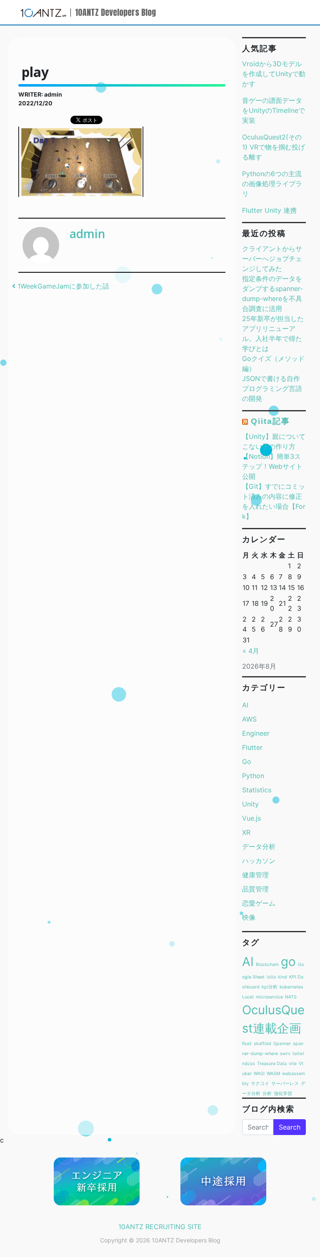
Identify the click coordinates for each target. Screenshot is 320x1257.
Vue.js (251, 818)
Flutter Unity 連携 (269, 210)
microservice (269, 997)
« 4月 (250, 651)
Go (246, 761)
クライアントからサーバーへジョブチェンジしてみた (272, 258)
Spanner (282, 1043)
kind (282, 977)
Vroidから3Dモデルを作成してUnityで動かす (273, 74)
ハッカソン (258, 860)
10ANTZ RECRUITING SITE (160, 1226)
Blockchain (267, 964)
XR (246, 832)
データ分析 (258, 846)
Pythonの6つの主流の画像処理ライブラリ (272, 183)
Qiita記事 (270, 421)
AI (245, 705)
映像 (248, 917)
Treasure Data (272, 1063)
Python (253, 776)
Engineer (256, 733)
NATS (291, 997)
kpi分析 (270, 987)
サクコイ (260, 1083)
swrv (285, 1053)
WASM (273, 1073)
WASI (259, 1073)
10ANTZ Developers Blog (115, 12)
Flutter (252, 747)
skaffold (262, 1043)
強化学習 (283, 1093)
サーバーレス (285, 1083)
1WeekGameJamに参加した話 (62, 286)
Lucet (248, 997)
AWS (249, 719)
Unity (250, 804)
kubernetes (291, 987)
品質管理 (255, 889)
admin (87, 233)
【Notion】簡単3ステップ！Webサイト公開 (272, 466)
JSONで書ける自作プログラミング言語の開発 (272, 388)
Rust (247, 1043)
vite (293, 1063)
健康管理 (255, 875)
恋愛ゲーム (258, 903)
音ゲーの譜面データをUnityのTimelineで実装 (273, 110)
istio (271, 977)
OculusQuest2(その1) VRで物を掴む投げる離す (273, 147)
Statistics (256, 790)
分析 (267, 1093)
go (288, 961)
